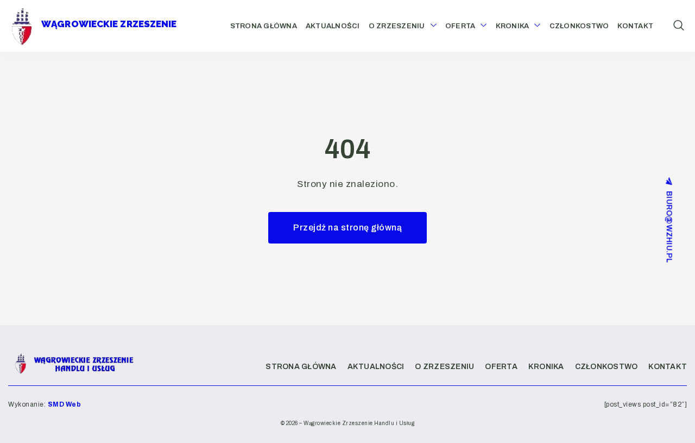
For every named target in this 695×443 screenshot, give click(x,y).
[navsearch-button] (679, 26)
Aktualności (333, 26)
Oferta (460, 26)
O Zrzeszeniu (397, 26)
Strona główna (263, 26)
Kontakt (635, 26)
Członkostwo (579, 26)
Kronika (512, 26)
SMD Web (64, 404)
